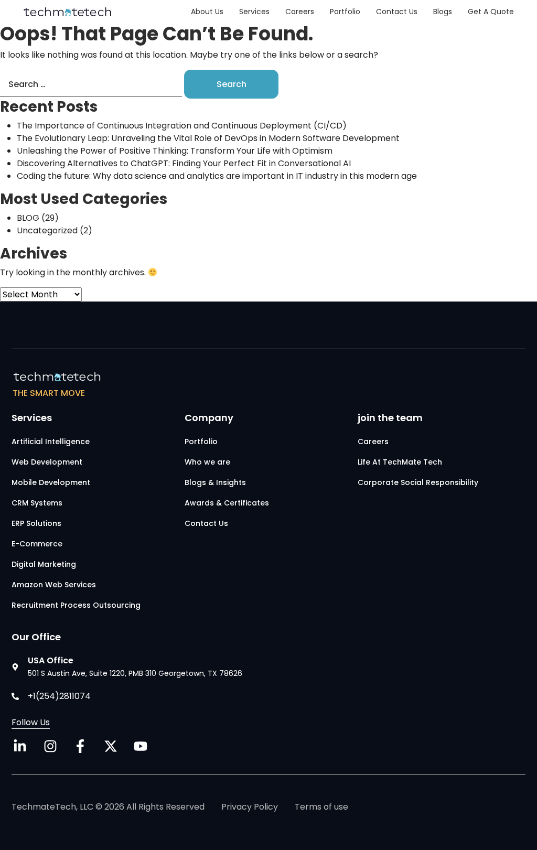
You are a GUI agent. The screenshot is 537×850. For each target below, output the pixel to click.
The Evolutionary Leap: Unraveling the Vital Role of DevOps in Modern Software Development (212, 138)
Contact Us (396, 11)
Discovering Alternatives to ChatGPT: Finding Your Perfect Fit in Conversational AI (184, 163)
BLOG (28, 218)
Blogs (442, 11)
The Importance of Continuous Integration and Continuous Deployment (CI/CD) (182, 126)
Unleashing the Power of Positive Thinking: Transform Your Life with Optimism (174, 151)
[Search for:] (91, 87)
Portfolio (345, 11)
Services (254, 11)
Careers (299, 11)
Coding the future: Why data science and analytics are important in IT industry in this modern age (217, 176)
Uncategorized (47, 230)
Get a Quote (491, 11)
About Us (207, 11)
